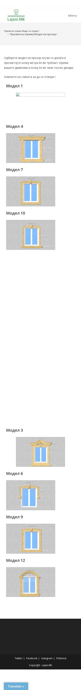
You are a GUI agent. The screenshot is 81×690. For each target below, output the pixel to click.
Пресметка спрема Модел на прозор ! (33, 34)
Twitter (18, 658)
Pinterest (61, 658)
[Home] (5, 34)
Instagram (46, 658)
